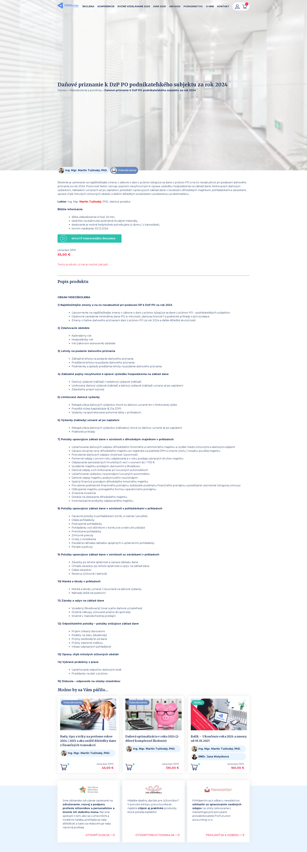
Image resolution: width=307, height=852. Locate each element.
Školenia (88, 6)
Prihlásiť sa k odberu (223, 835)
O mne (210, 6)
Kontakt (223, 6)
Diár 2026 (159, 6)
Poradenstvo (193, 6)
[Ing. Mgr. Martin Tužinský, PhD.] (68, 5)
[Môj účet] (237, 6)
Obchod (174, 6)
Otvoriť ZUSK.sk (98, 835)
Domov (62, 90)
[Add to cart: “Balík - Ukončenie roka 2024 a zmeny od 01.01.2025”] (195, 768)
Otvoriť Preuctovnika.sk (155, 835)
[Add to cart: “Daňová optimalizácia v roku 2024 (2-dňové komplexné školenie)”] (130, 768)
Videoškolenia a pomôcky (85, 90)
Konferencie (106, 6)
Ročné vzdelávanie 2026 (134, 6)
